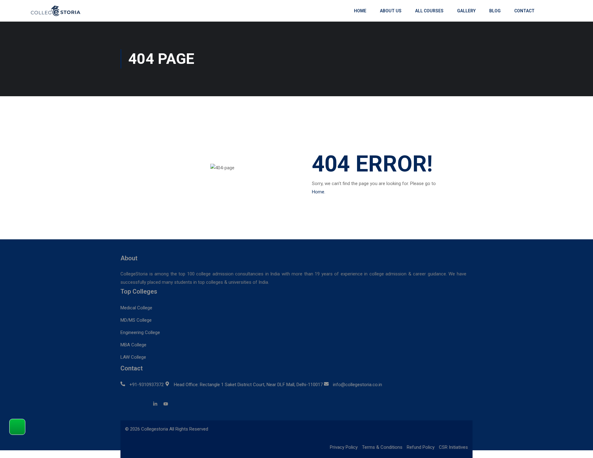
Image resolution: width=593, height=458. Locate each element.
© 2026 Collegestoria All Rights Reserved (166, 429)
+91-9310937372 (146, 384)
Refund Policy (421, 447)
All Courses (429, 10)
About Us (391, 10)
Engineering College (140, 332)
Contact (524, 10)
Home (360, 10)
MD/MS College (136, 320)
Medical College (136, 308)
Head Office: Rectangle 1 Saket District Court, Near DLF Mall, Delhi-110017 (248, 384)
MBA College (133, 345)
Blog (495, 10)
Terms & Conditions (382, 447)
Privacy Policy (344, 447)
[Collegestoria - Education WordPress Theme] (58, 11)
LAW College (133, 357)
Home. (318, 192)
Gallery (466, 10)
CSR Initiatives (453, 447)
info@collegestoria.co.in (357, 384)
